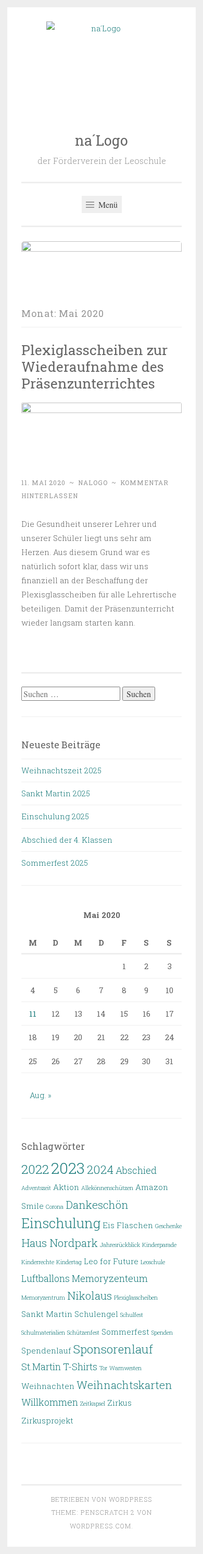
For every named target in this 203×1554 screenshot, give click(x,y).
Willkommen (49, 1402)
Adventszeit (36, 1188)
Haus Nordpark (59, 1242)
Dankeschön (97, 1204)
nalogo (93, 482)
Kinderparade (159, 1245)
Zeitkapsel (92, 1403)
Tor (103, 1368)
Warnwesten (125, 1368)
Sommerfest (125, 1331)
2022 (35, 1169)
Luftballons (45, 1278)
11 (32, 1013)
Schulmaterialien (43, 1332)
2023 (68, 1168)
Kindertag (69, 1262)
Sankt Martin (46, 1314)
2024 (100, 1169)
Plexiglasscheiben (136, 1297)
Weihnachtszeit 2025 (61, 770)
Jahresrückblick (120, 1245)
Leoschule (153, 1262)
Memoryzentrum (43, 1297)
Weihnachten (47, 1386)
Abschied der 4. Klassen (66, 839)
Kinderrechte (37, 1262)
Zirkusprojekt (47, 1420)
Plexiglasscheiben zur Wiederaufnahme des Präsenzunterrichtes (94, 366)
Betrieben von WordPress (101, 1499)
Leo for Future (111, 1261)
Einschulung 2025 (55, 816)
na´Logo (101, 140)
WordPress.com (100, 1526)
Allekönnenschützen (107, 1188)
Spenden (162, 1332)
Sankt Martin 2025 (55, 793)
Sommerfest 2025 (54, 862)
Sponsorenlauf (113, 1349)
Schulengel (96, 1314)
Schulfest (131, 1314)
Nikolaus (89, 1295)
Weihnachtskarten (124, 1385)
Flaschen (135, 1225)
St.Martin (41, 1366)
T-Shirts (80, 1366)
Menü (107, 204)
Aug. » (41, 1095)
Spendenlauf (46, 1350)
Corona (55, 1206)
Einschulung (60, 1223)
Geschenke (168, 1226)
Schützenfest (83, 1332)
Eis (109, 1225)
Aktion (66, 1187)
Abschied (136, 1170)
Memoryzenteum (110, 1278)
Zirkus (119, 1402)
